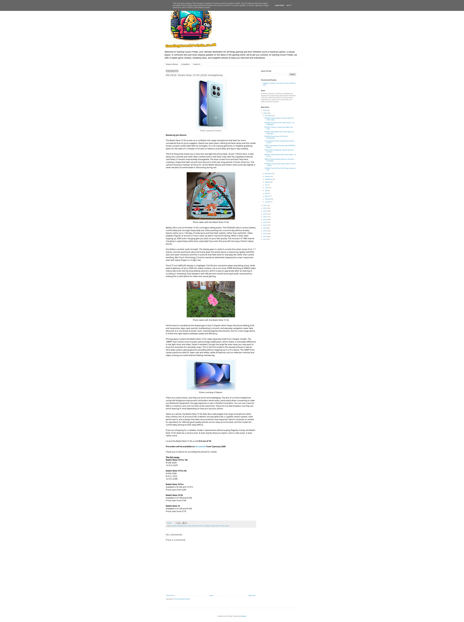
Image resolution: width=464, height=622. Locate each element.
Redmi (189, 526)
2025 (265, 113)
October (267, 176)
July (266, 185)
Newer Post (170, 595)
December (268, 115)
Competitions (185, 64)
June (266, 188)
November (268, 173)
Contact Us (196, 64)
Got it (289, 5)
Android (173, 526)
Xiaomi (227, 526)
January (268, 202)
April (266, 193)
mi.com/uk (200, 446)
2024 (265, 205)
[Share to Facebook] (183, 523)
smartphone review (209, 526)
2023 (265, 208)
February (268, 199)
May (266, 190)
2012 (265, 239)
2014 (265, 233)
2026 (265, 110)
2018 (265, 222)
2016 (265, 228)
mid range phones (181, 526)
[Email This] (177, 523)
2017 (265, 225)
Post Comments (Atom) (182, 599)
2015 (265, 231)
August (267, 182)
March (267, 196)
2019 (265, 219)
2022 (265, 211)
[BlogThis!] (179, 523)
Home (211, 595)
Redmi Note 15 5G (197, 526)
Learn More (279, 5)
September (268, 179)
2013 (265, 236)
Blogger (243, 616)
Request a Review (172, 64)
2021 (265, 214)
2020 (265, 217)
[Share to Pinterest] (186, 523)
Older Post (251, 595)
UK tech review (220, 526)
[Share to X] (181, 523)
